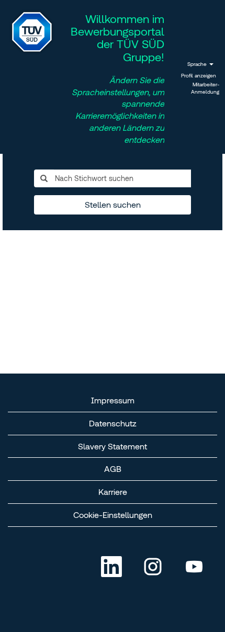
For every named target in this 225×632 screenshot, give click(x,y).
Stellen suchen (113, 204)
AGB (112, 468)
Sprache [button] (197, 64)
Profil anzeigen (198, 75)
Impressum (112, 400)
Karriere (112, 491)
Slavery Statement (112, 446)
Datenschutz (113, 423)
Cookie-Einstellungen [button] (112, 515)
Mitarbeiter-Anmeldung (205, 88)
